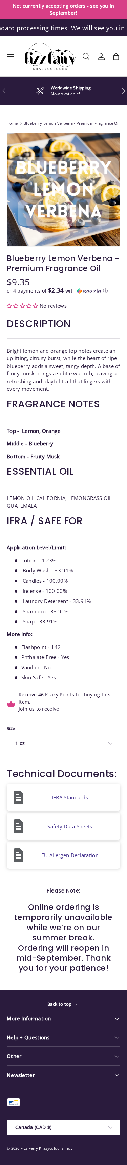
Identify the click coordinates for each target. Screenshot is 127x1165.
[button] (116, 56)
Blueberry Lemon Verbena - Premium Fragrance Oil (72, 123)
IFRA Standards (70, 797)
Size (11, 728)
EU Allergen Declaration (70, 855)
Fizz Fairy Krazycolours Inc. (46, 1148)
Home (12, 123)
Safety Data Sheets (69, 826)
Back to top (60, 1004)
